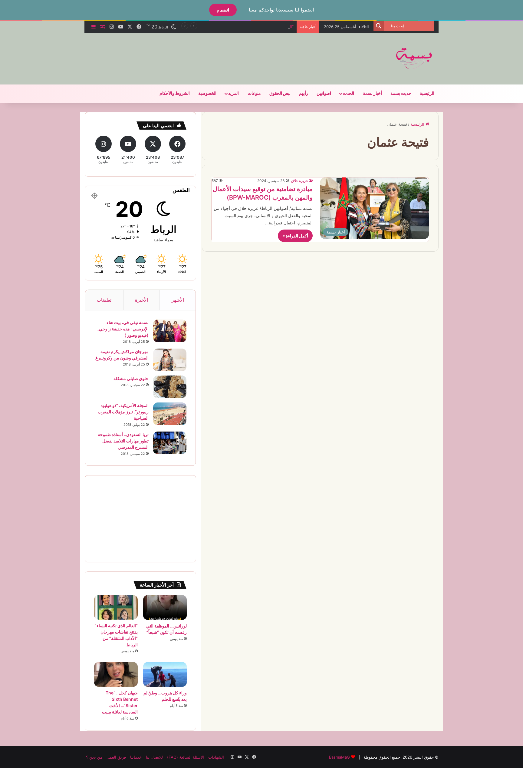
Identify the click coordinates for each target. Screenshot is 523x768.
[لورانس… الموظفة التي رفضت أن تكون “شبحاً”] (165, 607)
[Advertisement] (201, 52)
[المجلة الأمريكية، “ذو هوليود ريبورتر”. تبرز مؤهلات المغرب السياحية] (169, 413)
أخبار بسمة (372, 93)
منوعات (254, 93)
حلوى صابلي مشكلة (131, 378)
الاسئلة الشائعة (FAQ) (185, 757)
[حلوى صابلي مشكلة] (169, 387)
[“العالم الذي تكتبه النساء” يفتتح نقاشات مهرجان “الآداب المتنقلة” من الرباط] (116, 607)
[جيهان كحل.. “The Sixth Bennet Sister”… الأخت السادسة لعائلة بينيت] (116, 674)
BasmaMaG (339, 757)
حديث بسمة (400, 93)
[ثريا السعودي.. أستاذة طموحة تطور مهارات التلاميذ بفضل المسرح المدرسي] (169, 443)
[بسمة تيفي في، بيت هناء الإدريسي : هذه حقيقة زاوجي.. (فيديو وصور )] (169, 330)
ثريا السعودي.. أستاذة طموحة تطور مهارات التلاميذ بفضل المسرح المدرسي (123, 441)
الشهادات (216, 757)
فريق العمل (116, 757)
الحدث (348, 93)
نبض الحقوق (280, 93)
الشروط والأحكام (175, 93)
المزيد (233, 93)
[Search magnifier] (378, 26)
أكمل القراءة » (295, 235)
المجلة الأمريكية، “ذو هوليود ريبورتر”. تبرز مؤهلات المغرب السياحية (123, 412)
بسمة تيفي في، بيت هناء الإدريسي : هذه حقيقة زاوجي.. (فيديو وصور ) (123, 329)
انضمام (223, 9)
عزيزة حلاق (299, 180)
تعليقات (104, 300)
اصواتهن (324, 93)
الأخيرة (141, 300)
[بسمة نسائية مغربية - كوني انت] (414, 58)
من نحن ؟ (94, 757)
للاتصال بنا (154, 757)
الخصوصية (207, 93)
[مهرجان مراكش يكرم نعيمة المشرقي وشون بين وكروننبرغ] (169, 360)
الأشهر (178, 300)
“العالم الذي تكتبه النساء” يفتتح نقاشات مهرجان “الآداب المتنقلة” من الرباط (231, 26)
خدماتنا (136, 757)
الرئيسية (427, 93)
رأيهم (303, 93)
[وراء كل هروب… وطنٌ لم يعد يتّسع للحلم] (165, 674)
